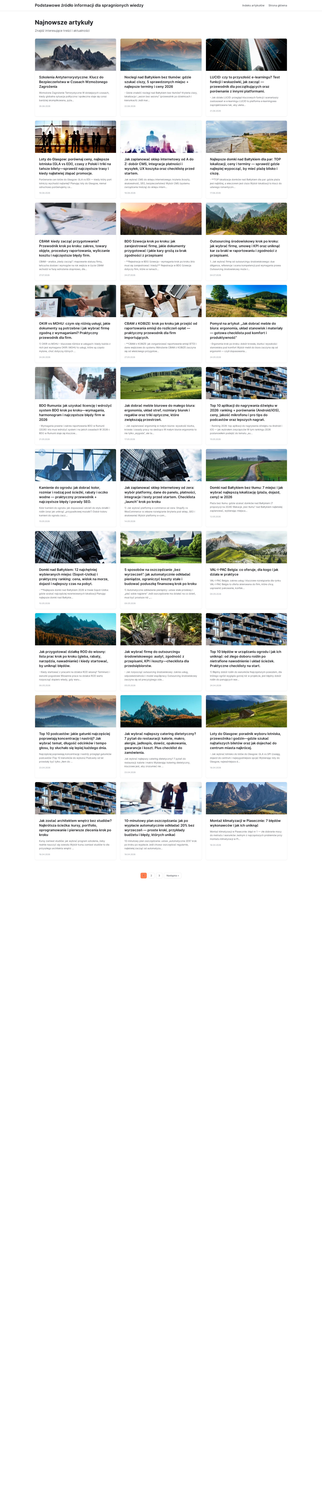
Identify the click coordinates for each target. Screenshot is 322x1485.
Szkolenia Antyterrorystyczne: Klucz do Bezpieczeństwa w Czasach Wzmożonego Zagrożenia (73, 82)
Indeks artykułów (253, 5)
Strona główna (278, 5)
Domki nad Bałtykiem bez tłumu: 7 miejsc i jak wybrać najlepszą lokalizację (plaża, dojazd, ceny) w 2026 (246, 492)
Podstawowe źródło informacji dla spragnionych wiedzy (89, 5)
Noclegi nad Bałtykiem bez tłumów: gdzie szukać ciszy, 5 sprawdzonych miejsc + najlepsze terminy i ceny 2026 (157, 82)
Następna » (173, 875)
